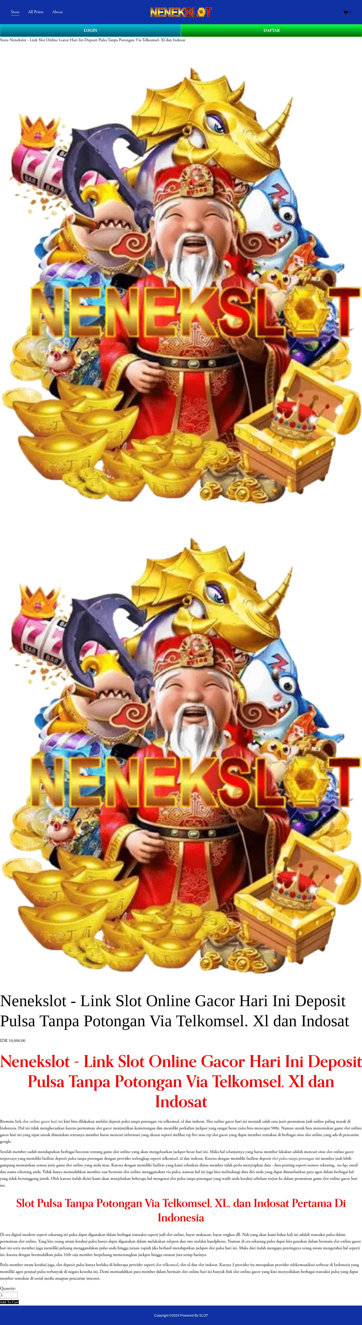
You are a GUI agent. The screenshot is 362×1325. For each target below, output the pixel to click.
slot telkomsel (167, 1264)
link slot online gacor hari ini (39, 1121)
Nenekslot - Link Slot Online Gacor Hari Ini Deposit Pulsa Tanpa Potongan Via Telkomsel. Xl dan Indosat (97, 40)
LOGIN (90, 30)
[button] (9, 1302)
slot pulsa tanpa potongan (293, 1158)
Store (4, 40)
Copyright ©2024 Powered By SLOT (181, 1315)
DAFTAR (272, 30)
